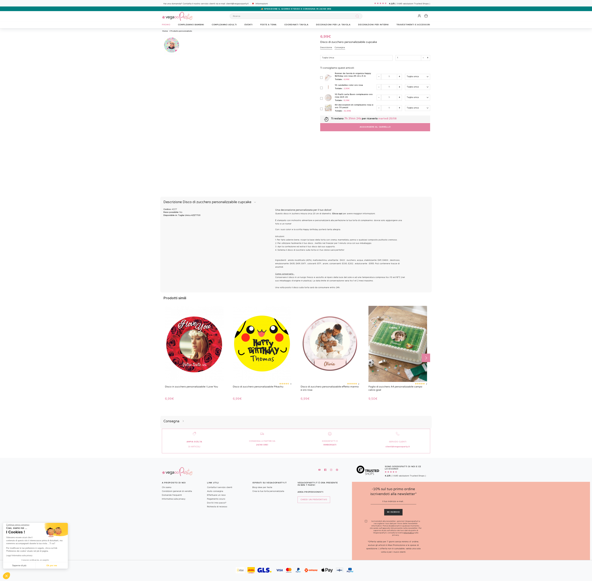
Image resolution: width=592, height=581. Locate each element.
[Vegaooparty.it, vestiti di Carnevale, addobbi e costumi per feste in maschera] (177, 14)
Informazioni (262, 4)
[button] (6, 575)
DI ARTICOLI (194, 447)
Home (165, 31)
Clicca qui (337, 214)
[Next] (426, 358)
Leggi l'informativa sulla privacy (19, 555)
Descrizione (326, 48)
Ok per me (51, 565)
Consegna (340, 48)
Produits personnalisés (181, 31)
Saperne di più (19, 565)
